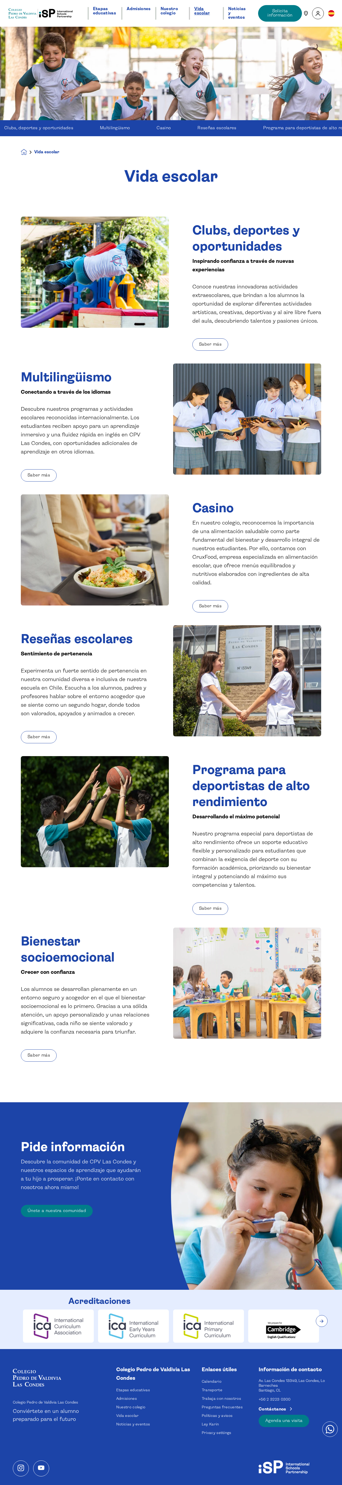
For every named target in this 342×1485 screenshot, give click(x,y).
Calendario (211, 1381)
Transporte (212, 1390)
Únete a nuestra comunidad (57, 1211)
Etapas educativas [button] (104, 11)
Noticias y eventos (133, 1424)
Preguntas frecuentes (222, 1407)
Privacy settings (216, 1433)
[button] (318, 13)
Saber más (210, 344)
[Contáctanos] (306, 13)
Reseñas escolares (216, 128)
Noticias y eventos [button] (237, 13)
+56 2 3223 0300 (275, 1399)
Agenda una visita (283, 1421)
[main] (171, 756)
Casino (164, 128)
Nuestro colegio (131, 1407)
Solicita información (280, 13)
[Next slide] (322, 1321)
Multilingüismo (115, 128)
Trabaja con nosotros (221, 1398)
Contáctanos (273, 1409)
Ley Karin (210, 1424)
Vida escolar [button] (202, 11)
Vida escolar (127, 1415)
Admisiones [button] (138, 9)
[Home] (41, 13)
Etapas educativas (133, 1390)
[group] (58, 1326)
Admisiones (126, 1398)
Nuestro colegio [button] (169, 11)
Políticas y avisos (217, 1415)
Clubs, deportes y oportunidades (38, 128)
